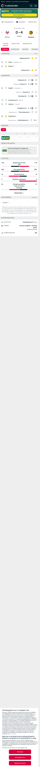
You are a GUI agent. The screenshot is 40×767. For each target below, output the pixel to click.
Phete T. (17, 104)
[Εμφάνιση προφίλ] (7, 33)
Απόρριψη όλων (20, 757)
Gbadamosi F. (17, 62)
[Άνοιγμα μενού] (35, 6)
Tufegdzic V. (18, 88)
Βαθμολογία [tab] (27, 43)
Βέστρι (7, 37)
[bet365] (5, 138)
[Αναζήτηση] (31, 6)
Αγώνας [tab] (5, 43)
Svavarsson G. (13, 100)
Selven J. (11, 104)
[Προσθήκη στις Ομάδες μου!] (2, 32)
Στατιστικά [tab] (15, 49)
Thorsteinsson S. (24, 112)
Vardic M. (19, 92)
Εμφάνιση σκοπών (20, 763)
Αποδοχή (20, 752)
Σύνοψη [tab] (5, 49)
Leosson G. (26, 92)
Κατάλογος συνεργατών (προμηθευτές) (14, 747)
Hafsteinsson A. (23, 120)
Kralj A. (21, 100)
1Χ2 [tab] (3, 129)
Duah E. (10, 88)
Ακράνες (31, 37)
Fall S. (10, 62)
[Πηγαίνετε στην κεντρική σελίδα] (11, 5)
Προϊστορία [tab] (15, 43)
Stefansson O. (13, 112)
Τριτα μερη (13, 733)
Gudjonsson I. (12, 120)
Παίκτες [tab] (25, 49)
